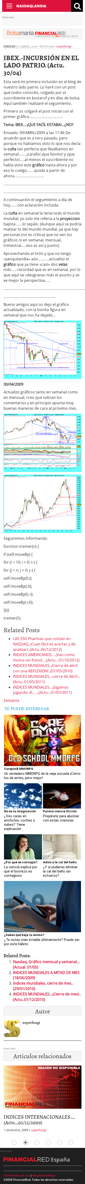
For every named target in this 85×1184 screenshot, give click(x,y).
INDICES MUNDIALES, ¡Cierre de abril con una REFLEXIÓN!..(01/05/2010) (45, 668)
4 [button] (48, 1142)
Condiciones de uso (17, 1175)
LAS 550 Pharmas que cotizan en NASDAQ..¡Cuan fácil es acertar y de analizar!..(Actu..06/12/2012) (44, 644)
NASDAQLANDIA (31, 6)
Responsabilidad (44, 1175)
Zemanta (11, 700)
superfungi (63, 46)
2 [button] (25, 1142)
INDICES (10, 46)
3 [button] (36, 1142)
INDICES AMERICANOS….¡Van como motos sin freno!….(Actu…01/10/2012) (46, 657)
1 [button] (14, 1142)
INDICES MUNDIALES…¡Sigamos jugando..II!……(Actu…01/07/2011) (42, 690)
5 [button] (59, 1142)
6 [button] (70, 1142)
